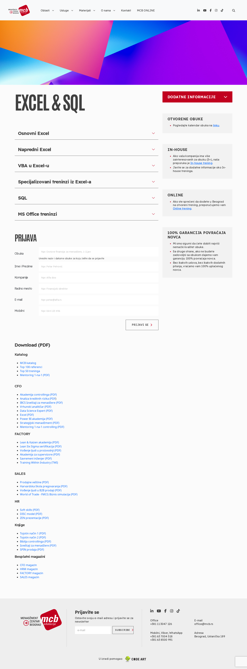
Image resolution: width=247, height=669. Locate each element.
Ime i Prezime (24, 266)
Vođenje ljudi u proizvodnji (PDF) (40, 450)
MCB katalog (28, 363)
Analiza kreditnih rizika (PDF (37, 398)
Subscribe (122, 629)
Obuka (19, 253)
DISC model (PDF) (31, 514)
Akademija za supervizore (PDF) (40, 454)
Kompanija (21, 277)
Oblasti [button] (45, 10)
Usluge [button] (64, 10)
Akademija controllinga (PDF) (38, 394)
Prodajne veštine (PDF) (34, 482)
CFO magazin (28, 565)
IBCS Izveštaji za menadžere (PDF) (41, 402)
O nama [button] (106, 10)
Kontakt (126, 10)
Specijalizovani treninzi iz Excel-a (54, 182)
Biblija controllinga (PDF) (35, 541)
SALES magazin (29, 577)
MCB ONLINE (146, 10)
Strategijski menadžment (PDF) (39, 423)
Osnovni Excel (33, 133)
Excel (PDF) (27, 415)
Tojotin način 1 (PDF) (33, 533)
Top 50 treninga (30, 371)
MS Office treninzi (37, 214)
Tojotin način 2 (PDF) (33, 537)
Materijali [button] (85, 10)
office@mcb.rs (203, 624)
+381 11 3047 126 (161, 624)
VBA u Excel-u (33, 165)
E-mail (19, 300)
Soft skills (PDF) (29, 510)
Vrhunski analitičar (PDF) (35, 407)
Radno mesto (23, 288)
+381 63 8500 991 (161, 639)
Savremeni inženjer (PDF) (36, 458)
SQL (22, 198)
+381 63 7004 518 (161, 636)
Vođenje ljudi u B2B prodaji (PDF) (40, 490)
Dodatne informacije (192, 97)
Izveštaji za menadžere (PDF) (38, 545)
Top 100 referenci (31, 367)
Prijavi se (140, 324)
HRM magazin (29, 569)
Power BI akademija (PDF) (36, 419)
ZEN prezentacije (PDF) (34, 518)
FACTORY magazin (31, 573)
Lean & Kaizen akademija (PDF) (39, 442)
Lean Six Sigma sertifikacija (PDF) (40, 446)
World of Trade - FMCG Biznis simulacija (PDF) (48, 494)
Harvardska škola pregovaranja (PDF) (43, 486)
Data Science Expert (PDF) (36, 411)
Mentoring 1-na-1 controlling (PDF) (42, 427)
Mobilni (19, 311)
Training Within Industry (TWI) (39, 462)
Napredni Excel (34, 149)
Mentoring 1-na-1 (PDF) (35, 375)
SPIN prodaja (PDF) (32, 549)
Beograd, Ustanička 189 (209, 636)
